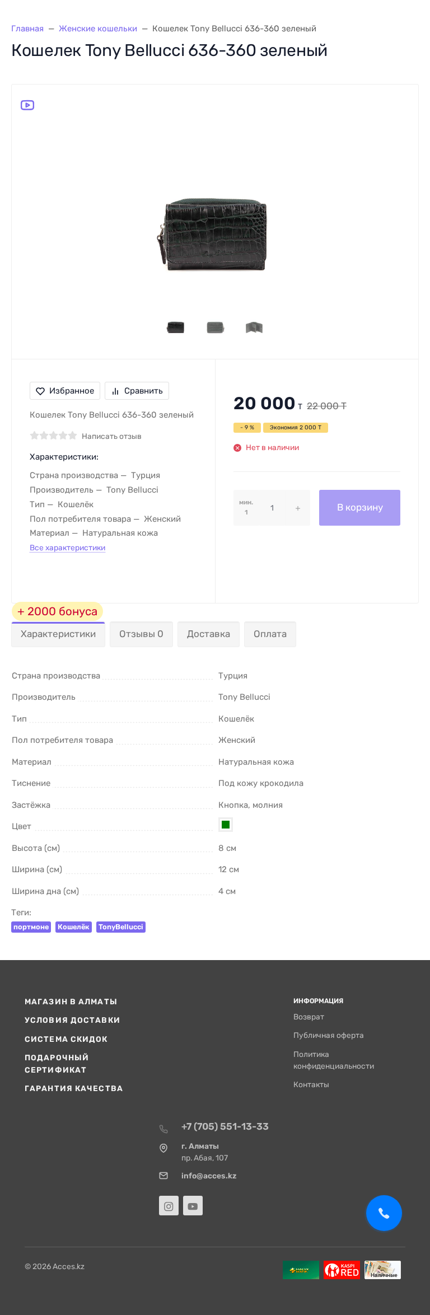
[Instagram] (169, 1205)
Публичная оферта (328, 1035)
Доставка (208, 633)
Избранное (71, 391)
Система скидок (66, 1039)
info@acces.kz (208, 1175)
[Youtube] (193, 1205)
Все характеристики (67, 547)
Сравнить (143, 391)
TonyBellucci (121, 927)
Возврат (308, 1016)
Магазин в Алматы (71, 1001)
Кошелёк (74, 927)
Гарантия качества (74, 1088)
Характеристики (58, 633)
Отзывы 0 (141, 633)
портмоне (31, 927)
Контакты (311, 1084)
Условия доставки (72, 1020)
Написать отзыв (112, 436)
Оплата (270, 633)
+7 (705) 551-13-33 (225, 1126)
